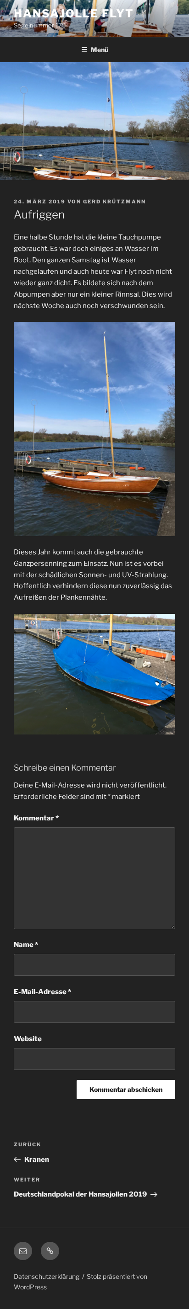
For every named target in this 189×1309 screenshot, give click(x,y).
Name (26, 945)
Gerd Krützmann (114, 201)
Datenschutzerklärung (46, 1276)
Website (28, 1039)
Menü (99, 49)
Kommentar (36, 818)
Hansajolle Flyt (74, 13)
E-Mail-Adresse (42, 992)
